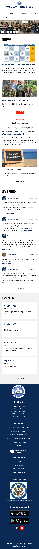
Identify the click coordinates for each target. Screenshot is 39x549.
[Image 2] (5, 32)
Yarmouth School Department (18, 427)
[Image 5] (14, 32)
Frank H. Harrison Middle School (18, 438)
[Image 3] (8, 32)
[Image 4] (11, 32)
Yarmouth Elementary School (18, 435)
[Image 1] (2, 32)
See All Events (19, 379)
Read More (10, 214)
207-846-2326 (20, 416)
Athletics (19, 446)
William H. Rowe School (18, 431)
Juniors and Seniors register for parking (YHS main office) (18, 349)
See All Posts (19, 288)
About (19, 461)
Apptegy (23, 546)
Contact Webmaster (18, 472)
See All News (19, 182)
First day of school (11, 366)
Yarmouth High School (18, 442)
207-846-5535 (21, 414)
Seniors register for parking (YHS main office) (17, 312)
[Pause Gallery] (35, 31)
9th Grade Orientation (12, 330)
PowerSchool (18, 465)
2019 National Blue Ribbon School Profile (18, 500)
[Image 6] (17, 32)
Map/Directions (18, 469)
